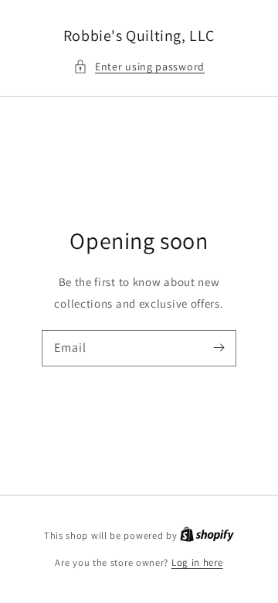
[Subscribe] (219, 348)
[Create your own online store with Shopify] (207, 535)
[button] (139, 66)
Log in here (197, 562)
